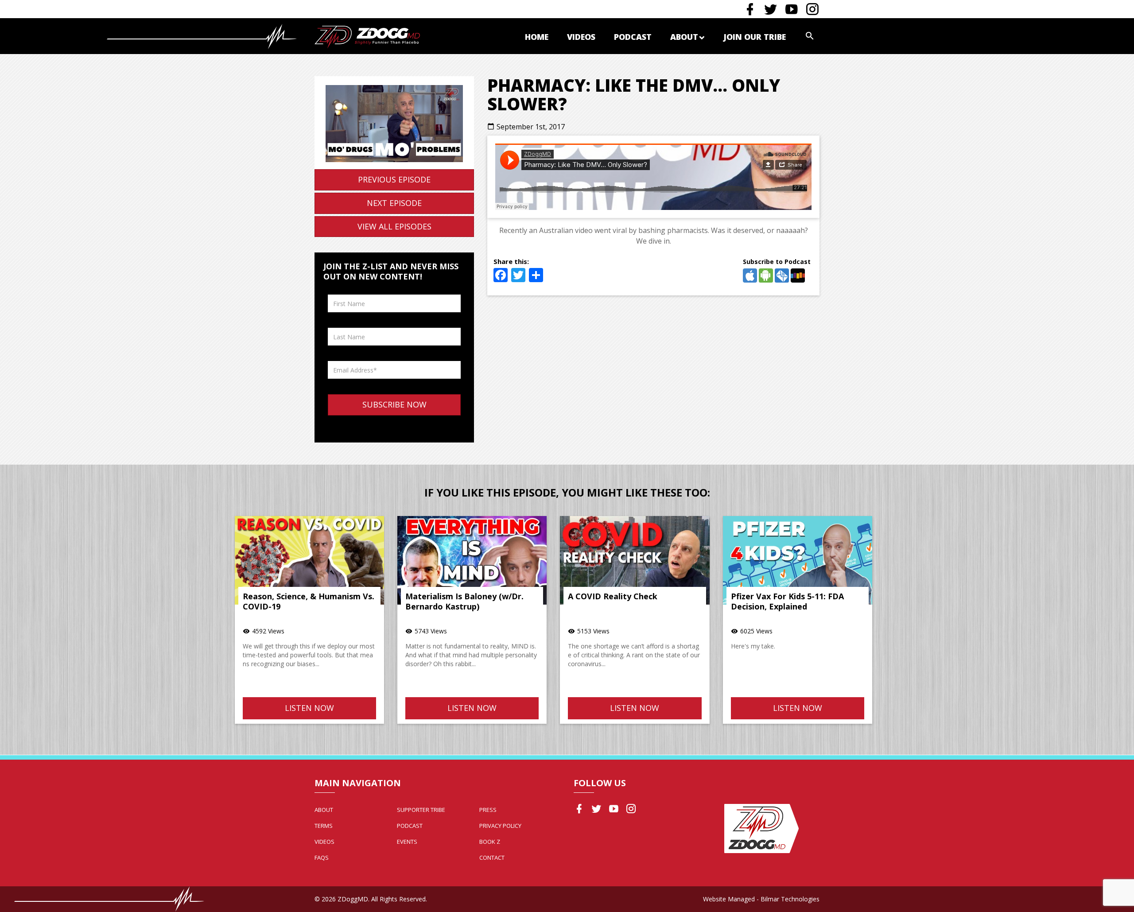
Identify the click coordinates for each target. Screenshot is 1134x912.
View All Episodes (394, 226)
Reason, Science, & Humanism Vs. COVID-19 (308, 601)
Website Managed (729, 899)
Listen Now (309, 707)
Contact (492, 858)
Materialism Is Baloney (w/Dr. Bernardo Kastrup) (464, 601)
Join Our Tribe (754, 36)
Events (407, 842)
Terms (324, 826)
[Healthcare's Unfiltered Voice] (367, 36)
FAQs (322, 858)
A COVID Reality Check (612, 596)
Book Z (489, 842)
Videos (581, 36)
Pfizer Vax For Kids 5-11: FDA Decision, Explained (787, 601)
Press (488, 810)
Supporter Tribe (421, 810)
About (684, 36)
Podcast (633, 36)
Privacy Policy (500, 826)
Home (536, 36)
